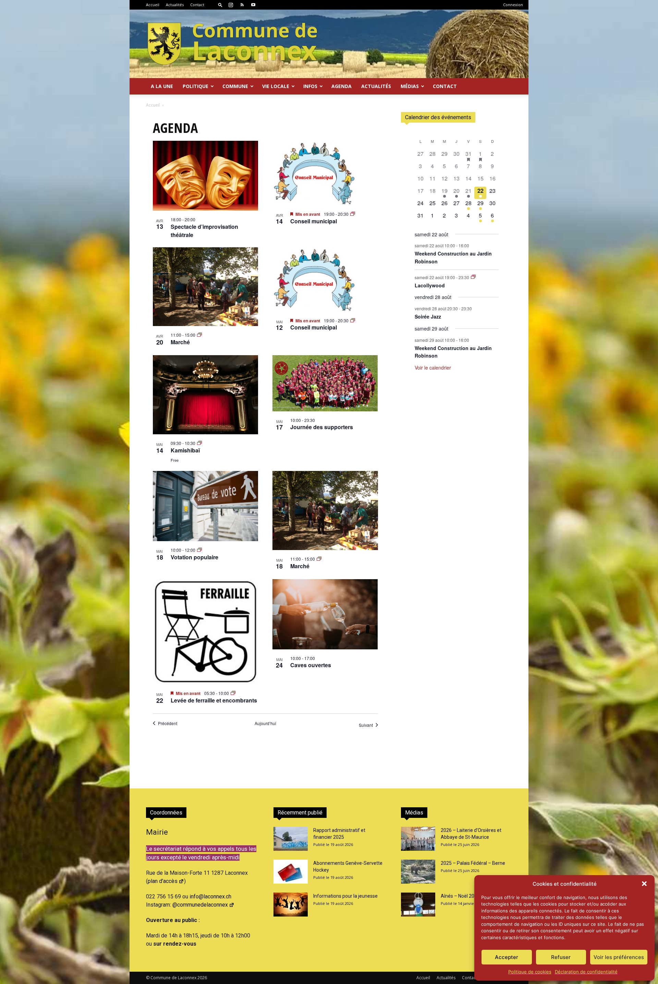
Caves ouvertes (310, 665)
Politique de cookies (529, 971)
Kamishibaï (185, 450)
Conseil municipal (313, 221)
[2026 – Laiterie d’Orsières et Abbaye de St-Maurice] (418, 839)
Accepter (506, 957)
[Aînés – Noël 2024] (418, 905)
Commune (235, 86)
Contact (197, 4)
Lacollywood (430, 285)
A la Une (162, 86)
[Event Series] (352, 214)
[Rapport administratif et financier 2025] (290, 839)
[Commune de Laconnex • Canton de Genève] (232, 44)
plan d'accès (163, 881)
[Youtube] (253, 5)
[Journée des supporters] (325, 383)
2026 (202, 978)
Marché (180, 342)
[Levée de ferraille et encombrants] (205, 632)
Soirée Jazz (428, 316)
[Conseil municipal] (325, 173)
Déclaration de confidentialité (586, 971)
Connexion (513, 4)
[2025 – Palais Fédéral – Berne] (418, 872)
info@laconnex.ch (210, 896)
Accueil (152, 4)
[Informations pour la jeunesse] (290, 905)
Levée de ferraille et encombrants (214, 700)
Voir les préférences (619, 957)
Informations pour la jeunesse (345, 896)
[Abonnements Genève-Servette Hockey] (290, 872)
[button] (644, 883)
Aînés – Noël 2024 (460, 896)
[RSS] (242, 5)
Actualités (175, 4)
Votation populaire (194, 557)
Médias (410, 86)
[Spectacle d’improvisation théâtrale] (205, 176)
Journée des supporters (321, 427)
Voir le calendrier (433, 367)
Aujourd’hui (265, 723)
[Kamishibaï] (205, 395)
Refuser (561, 957)
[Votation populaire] (205, 506)
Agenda (341, 86)
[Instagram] (231, 5)
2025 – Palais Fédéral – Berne (473, 863)
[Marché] (205, 286)
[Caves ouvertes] (325, 614)
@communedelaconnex (200, 904)
